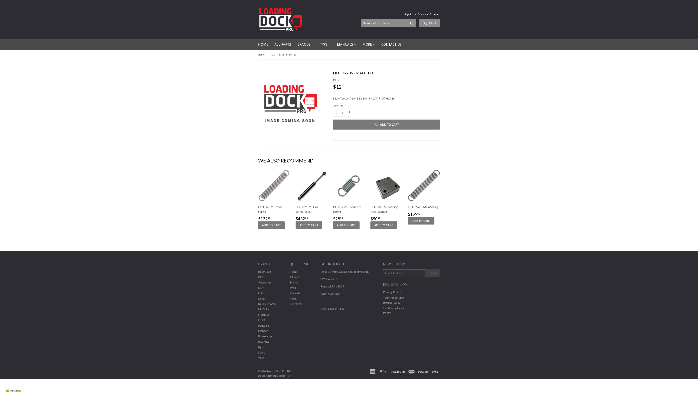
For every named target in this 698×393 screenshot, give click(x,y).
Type (324, 44)
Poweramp (265, 336)
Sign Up (432, 273)
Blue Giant (264, 271)
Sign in (408, 14)
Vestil (261, 357)
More (367, 44)
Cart (432, 23)
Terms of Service (393, 297)
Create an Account (429, 14)
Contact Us (391, 44)
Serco (261, 352)
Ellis (260, 293)
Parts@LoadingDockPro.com (350, 271)
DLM (261, 287)
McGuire (263, 309)
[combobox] (388, 23)
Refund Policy (391, 302)
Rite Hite (263, 341)
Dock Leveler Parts (332, 308)
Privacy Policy (392, 292)
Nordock (264, 314)
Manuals (345, 44)
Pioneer (263, 330)
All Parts (282, 44)
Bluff (261, 277)
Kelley (262, 298)
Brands (304, 44)
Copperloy (264, 282)
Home (263, 44)
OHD (261, 320)
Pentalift (263, 325)
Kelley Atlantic (267, 303)
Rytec (261, 347)
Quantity (338, 105)
